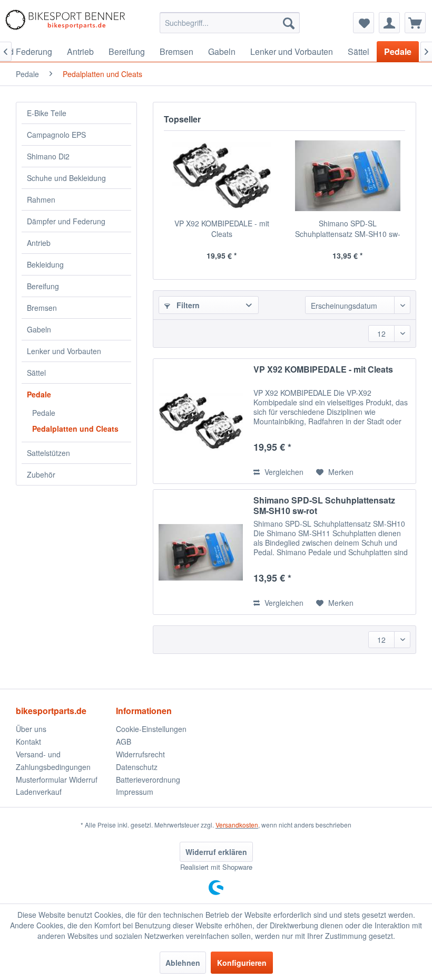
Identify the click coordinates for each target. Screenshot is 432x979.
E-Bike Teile (46, 113)
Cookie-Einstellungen (151, 729)
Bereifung (43, 286)
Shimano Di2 (48, 156)
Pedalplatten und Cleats (75, 428)
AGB (123, 741)
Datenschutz (137, 767)
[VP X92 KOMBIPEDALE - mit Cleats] (221, 176)
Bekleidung (45, 264)
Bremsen (42, 307)
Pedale (39, 394)
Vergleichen (282, 472)
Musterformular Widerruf (56, 779)
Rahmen (41, 199)
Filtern (187, 305)
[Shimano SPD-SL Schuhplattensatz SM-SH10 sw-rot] (347, 176)
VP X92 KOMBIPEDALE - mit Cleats (221, 228)
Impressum (134, 791)
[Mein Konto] (389, 22)
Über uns (31, 729)
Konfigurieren (242, 962)
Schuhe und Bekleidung (66, 178)
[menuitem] (230, 22)
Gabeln (39, 329)
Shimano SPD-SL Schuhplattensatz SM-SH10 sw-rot (347, 228)
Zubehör (41, 474)
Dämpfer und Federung (66, 221)
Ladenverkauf (39, 791)
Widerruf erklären (216, 852)
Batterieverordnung (148, 779)
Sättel (36, 372)
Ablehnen (182, 962)
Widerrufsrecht (140, 754)
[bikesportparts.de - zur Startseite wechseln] (65, 22)
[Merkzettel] (363, 22)
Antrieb (39, 242)
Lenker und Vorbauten (64, 351)
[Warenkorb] (415, 22)
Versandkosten (236, 824)
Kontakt (28, 741)
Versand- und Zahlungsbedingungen (53, 760)
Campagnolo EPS (56, 134)
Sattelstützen (48, 453)
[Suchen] (289, 22)
